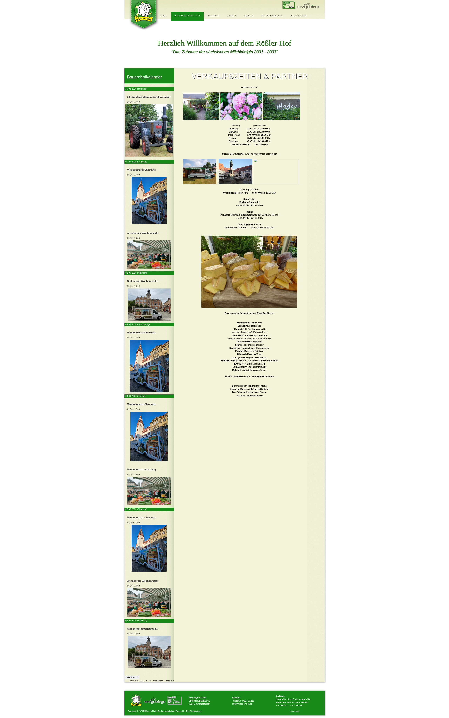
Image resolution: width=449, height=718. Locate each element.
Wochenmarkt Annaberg (141, 469)
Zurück (134, 680)
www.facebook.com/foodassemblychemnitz (249, 338)
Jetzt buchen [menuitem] (299, 16)
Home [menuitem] (163, 16)
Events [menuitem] (232, 16)
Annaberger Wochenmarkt (142, 233)
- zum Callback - (296, 705)
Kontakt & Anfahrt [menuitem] (272, 16)
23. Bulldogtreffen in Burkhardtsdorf (149, 96)
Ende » (170, 680)
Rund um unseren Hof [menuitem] (187, 16)
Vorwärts (158, 680)
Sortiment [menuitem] (214, 16)
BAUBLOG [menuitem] (249, 16)
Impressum (294, 711)
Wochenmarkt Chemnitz (141, 169)
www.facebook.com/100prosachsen (249, 332)
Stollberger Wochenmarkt (142, 281)
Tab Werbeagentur (194, 711)
